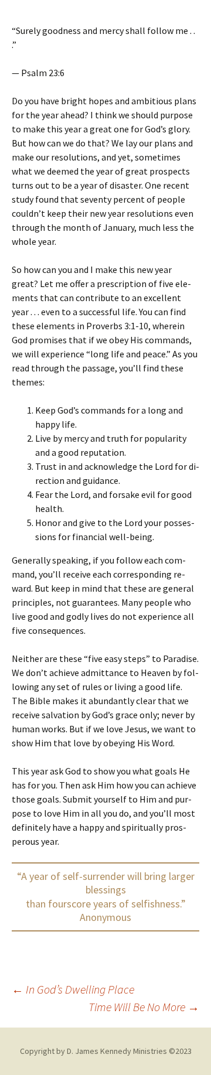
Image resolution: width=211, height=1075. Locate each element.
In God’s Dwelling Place (73, 989)
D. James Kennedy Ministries (117, 1051)
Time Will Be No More (144, 1006)
